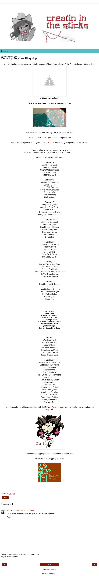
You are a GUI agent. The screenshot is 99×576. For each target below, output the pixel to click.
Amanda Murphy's (59, 407)
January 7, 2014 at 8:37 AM (23, 510)
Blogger (54, 574)
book (74, 407)
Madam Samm (17, 143)
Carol (48, 143)
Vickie (9, 510)
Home (50, 565)
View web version (49, 569)
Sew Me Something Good (49, 328)
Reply (9, 517)
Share (5, 497)
